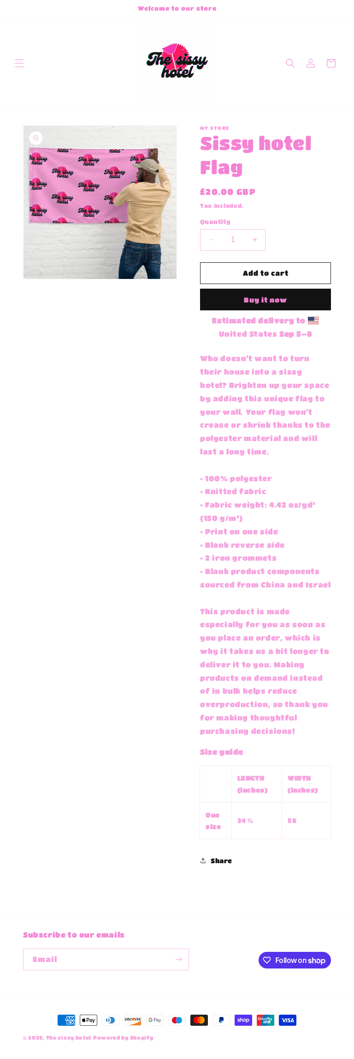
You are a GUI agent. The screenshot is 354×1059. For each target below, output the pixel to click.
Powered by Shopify (123, 1038)
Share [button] (221, 860)
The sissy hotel (69, 1038)
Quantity (215, 221)
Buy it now (265, 300)
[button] (19, 63)
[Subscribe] (178, 959)
